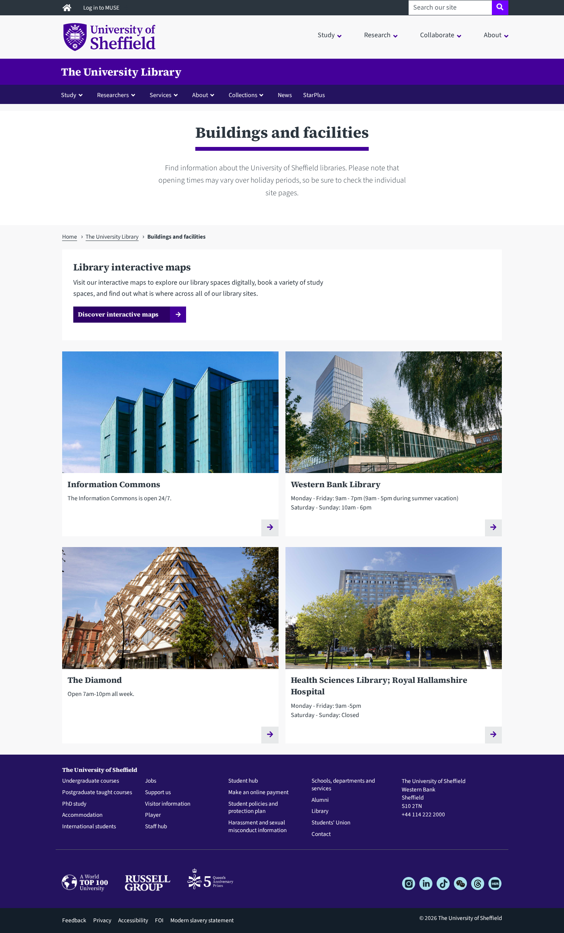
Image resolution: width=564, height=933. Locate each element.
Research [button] (377, 35)
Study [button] (326, 35)
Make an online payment (258, 792)
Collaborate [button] (437, 35)
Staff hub (156, 827)
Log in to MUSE (101, 7)
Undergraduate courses (90, 781)
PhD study (74, 804)
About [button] (492, 35)
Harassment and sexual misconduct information (257, 826)
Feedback (74, 920)
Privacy (102, 920)
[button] (73, 95)
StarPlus (314, 95)
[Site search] (500, 7)
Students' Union (331, 823)
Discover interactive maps (118, 314)
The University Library (121, 71)
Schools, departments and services (343, 785)
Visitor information (167, 804)
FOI (159, 920)
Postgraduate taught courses (97, 792)
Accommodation (82, 815)
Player (153, 815)
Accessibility (133, 920)
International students (89, 827)
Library (320, 811)
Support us (158, 792)
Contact (321, 834)
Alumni (320, 800)
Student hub (243, 781)
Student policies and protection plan (253, 808)
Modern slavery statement (202, 920)
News (285, 95)
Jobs (150, 781)
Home (69, 236)
